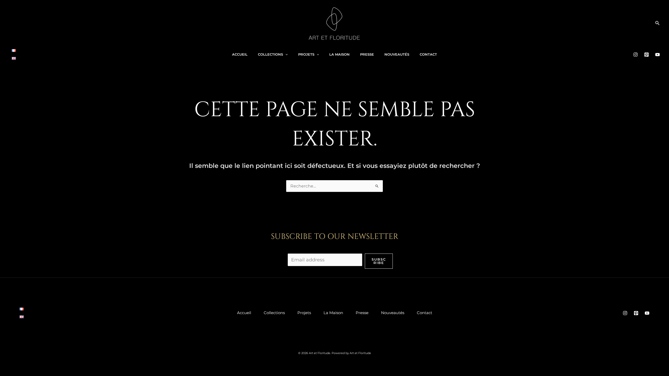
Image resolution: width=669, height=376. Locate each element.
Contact (428, 54)
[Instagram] (635, 54)
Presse (367, 54)
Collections (270, 54)
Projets (306, 54)
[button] (657, 23)
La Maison (339, 54)
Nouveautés (396, 54)
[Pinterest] (646, 54)
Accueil (239, 54)
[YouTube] (657, 54)
